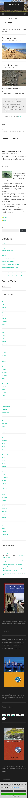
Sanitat (3, 471)
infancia (4, 398)
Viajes (3, 522)
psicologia (4, 432)
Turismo (4, 514)
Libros (3, 403)
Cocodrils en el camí (10, 65)
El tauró (5, 166)
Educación (4, 355)
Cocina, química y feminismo (8, 253)
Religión (4, 463)
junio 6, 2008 (5, 153)
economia (4, 349)
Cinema (4, 307)
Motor (3, 415)
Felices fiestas (5, 255)
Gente (3, 389)
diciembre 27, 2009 (6, 40)
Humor (3, 395)
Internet (4, 400)
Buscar (3, 227)
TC (4, 553)
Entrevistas (4, 358)
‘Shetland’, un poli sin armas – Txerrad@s (12, 573)
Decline (7, 790)
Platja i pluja (7, 22)
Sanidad (4, 469)
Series (3, 474)
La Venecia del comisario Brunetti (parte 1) (12, 275)
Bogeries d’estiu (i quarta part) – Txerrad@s (13, 560)
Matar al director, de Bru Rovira (9, 258)
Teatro (3, 494)
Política (4, 429)
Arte (3, 301)
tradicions (4, 511)
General (4, 386)
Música (3, 417)
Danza (3, 338)
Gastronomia (5, 381)
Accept (13, 794)
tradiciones (4, 508)
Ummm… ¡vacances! (10, 138)
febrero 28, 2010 (6, 24)
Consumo (4, 321)
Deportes (4, 341)
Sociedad (4, 480)
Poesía (3, 426)
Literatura (4, 409)
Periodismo (4, 423)
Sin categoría (5, 477)
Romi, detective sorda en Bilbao (9, 243)
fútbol (3, 378)
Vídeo (3, 528)
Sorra (4, 124)
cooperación (5, 327)
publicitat (4, 443)
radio (3, 449)
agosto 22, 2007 (6, 168)
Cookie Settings (20, 790)
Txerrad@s (14, 4)
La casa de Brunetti (14, 566)
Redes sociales (5, 454)
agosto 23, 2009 (6, 67)
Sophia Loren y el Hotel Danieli (13, 553)
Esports (4, 361)
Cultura (4, 332)
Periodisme (4, 420)
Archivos (4, 284)
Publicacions (5, 437)
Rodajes (4, 466)
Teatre (3, 491)
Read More (16, 787)
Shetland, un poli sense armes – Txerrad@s (13, 568)
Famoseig (4, 364)
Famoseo (4, 366)
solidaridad (4, 486)
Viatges (4, 525)
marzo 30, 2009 (5, 127)
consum (4, 318)
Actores (4, 298)
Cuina (3, 329)
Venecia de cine (5, 520)
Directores (4, 344)
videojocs (4, 531)
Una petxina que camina (11, 151)
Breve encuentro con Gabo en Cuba (10, 267)
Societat (4, 483)
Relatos (4, 457)
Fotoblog (4, 369)
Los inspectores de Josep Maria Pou (10, 264)
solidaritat (4, 488)
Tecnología (4, 497)
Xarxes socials (5, 537)
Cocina (3, 312)
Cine (3, 304)
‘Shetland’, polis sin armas (8, 261)
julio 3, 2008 (5, 140)
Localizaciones (5, 412)
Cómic (3, 315)
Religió (3, 460)
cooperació (4, 324)
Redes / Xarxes (5, 452)
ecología (4, 347)
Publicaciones (5, 435)
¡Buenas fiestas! (5, 246)
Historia (4, 392)
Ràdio (3, 446)
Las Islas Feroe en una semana (10, 570)
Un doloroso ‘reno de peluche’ (9, 270)
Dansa (3, 335)
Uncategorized (5, 517)
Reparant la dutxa (9, 38)
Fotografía (4, 372)
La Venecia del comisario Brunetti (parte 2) (12, 272)
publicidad (4, 440)
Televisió (4, 500)
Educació (4, 352)
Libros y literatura (6, 406)
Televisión (4, 505)
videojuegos (5, 534)
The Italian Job (6, 561)
